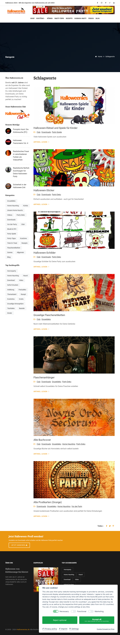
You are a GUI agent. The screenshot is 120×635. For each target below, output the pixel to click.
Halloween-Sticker (44, 190)
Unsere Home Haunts (15, 210)
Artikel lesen (40, 142)
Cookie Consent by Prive (105, 629)
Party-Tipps (59, 18)
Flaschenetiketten (13, 248)
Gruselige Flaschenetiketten (49, 315)
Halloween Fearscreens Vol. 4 (20, 141)
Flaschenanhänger (44, 377)
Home (100, 56)
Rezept (23, 294)
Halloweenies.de (23, 629)
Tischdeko (11, 308)
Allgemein (20, 252)
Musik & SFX (11, 229)
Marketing (99, 611)
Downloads (11, 220)
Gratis (21, 299)
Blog (98, 18)
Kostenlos (11, 299)
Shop (32, 18)
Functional (81, 611)
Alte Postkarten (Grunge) (48, 502)
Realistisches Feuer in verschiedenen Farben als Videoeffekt (21, 155)
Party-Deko (21, 215)
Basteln (22, 308)
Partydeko (22, 290)
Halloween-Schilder (45, 252)
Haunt (25, 276)
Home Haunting (13, 206)
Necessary (64, 611)
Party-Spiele (11, 234)
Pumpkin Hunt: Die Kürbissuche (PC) (20, 130)
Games (9, 252)
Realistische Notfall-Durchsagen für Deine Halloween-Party (21, 172)
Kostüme (40, 18)
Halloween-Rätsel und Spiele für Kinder (55, 128)
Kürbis (50, 18)
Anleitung (10, 290)
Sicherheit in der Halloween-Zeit (19, 186)
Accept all (97, 620)
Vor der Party (12, 224)
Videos (91, 18)
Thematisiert (11, 294)
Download (11, 280)
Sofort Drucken (12, 285)
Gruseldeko (11, 201)
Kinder (9, 313)
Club (23, 224)
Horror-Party (80, 18)
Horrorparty (11, 271)
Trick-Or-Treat (12, 243)
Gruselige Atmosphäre (15, 304)
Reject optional (59, 620)
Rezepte (69, 18)
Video (21, 280)
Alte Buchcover (42, 439)
